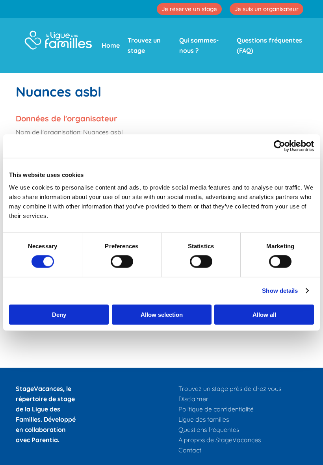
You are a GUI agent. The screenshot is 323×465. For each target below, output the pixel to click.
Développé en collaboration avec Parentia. (46, 429)
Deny (59, 314)
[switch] (122, 261)
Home (111, 45)
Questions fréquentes (208, 429)
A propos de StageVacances (219, 440)
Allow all (264, 314)
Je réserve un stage (189, 9)
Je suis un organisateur (266, 9)
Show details (280, 290)
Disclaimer (193, 399)
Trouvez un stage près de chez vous (229, 388)
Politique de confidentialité (216, 409)
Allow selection (162, 314)
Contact (189, 450)
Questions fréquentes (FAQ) (269, 45)
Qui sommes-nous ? (199, 45)
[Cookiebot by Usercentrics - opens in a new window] (279, 146)
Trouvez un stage (144, 45)
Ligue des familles (203, 419)
